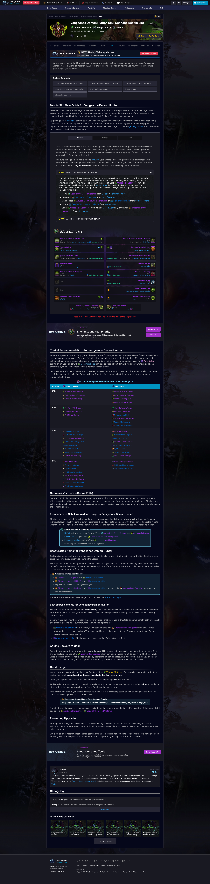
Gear (114, 46)
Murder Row (110, 204)
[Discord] (179, 3)
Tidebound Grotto (144, 267)
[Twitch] (82, 36)
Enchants (134, 46)
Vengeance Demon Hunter (88, 16)
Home (51, 16)
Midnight (71, 121)
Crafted (136, 250)
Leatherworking (145, 250)
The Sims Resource (92, 872)
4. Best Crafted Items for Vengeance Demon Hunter (71, 89)
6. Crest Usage (130, 89)
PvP (161, 8)
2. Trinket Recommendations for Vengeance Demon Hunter (106, 83)
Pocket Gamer (117, 872)
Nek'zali (114, 309)
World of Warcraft (61, 16)
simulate (95, 160)
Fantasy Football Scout (130, 872)
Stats (123, 46)
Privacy (103, 865)
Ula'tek (105, 194)
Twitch (54, 784)
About (78, 865)
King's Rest (83, 211)
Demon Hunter (73, 16)
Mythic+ (145, 46)
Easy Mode (80, 46)
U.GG (83, 872)
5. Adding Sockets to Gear (99, 89)
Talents (93, 46)
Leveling (67, 46)
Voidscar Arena (142, 201)
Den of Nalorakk (109, 197)
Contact (84, 865)
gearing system (136, 126)
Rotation (104, 46)
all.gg (78, 872)
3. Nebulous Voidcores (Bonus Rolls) (138, 83)
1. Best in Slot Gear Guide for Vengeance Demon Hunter (71, 83)
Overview (55, 46)
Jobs (118, 865)
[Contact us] (173, 3)
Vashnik (72, 275)
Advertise (92, 865)
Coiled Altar (101, 185)
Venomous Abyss (119, 194)
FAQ (97, 865)
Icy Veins (53, 866)
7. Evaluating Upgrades (63, 95)
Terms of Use (111, 865)
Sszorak (135, 275)
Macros (157, 46)
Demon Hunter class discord (84, 781)
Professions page (113, 597)
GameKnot (143, 872)
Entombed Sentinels (132, 291)
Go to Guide (150, 752)
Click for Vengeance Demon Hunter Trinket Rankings (105, 381)
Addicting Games (105, 872)
